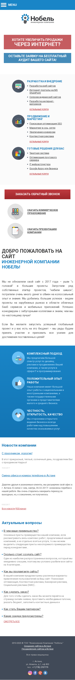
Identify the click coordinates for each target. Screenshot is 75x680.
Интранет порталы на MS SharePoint (43, 91)
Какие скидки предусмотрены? (23, 616)
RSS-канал (20, 508)
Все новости (8, 508)
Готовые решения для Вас (45, 148)
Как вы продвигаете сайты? (21, 571)
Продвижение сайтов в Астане (38, 649)
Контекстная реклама (41, 136)
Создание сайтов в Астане (37, 646)
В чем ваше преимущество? (21, 530)
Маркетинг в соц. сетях (42, 127)
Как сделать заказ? (16, 592)
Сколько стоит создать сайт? (23, 554)
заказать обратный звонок (37, 194)
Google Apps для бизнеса (43, 168)
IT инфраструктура (39, 164)
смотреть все (12, 621)
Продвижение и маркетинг (38, 118)
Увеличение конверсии (42, 132)
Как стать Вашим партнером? (22, 609)
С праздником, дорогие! (17, 453)
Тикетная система (39, 153)
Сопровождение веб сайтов (45, 97)
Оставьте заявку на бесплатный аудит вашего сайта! (37, 58)
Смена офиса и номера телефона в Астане (28, 475)
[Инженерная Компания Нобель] (37, 23)
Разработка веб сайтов (42, 85)
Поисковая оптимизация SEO (45, 123)
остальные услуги (39, 109)
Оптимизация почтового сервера (43, 158)
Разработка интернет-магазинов (41, 102)
